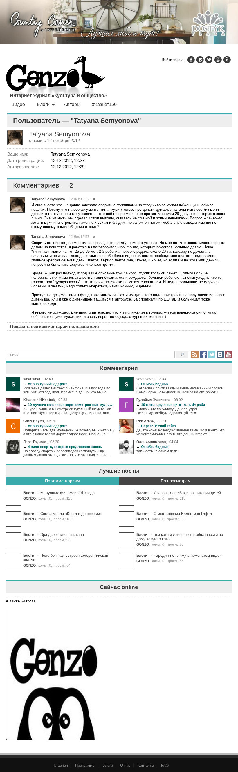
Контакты (146, 765)
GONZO (29, 498)
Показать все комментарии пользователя (54, 326)
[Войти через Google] (218, 59)
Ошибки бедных (152, 384)
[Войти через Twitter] (209, 59)
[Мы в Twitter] (211, 354)
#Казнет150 (104, 104)
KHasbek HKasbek (39, 400)
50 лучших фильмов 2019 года (67, 493)
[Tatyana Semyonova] (17, 205)
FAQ (165, 765)
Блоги (43, 104)
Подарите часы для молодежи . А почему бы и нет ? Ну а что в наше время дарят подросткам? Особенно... (68, 432)
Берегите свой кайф (156, 426)
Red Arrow (145, 421)
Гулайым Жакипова (153, 400)
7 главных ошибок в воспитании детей (187, 493)
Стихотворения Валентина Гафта (183, 513)
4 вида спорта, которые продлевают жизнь (62, 447)
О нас (125, 765)
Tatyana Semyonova (48, 199)
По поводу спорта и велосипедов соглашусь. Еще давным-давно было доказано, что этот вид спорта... (66, 453)
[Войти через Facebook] (191, 59)
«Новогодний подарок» (45, 384)
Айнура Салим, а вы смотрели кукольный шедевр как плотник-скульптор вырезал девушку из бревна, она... (67, 411)
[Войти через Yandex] (227, 59)
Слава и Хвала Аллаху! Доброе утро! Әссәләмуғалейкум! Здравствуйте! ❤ (166, 411)
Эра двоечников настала (62, 534)
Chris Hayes (33, 421)
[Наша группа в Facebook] (203, 354)
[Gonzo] (55, 78)
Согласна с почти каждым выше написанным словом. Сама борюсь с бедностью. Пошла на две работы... (180, 390)
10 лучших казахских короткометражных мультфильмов (69, 405)
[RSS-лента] (195, 354)
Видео (18, 104)
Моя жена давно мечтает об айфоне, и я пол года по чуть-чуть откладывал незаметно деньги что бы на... (66, 390)
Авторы (72, 104)
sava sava (31, 379)
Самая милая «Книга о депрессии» (71, 513)
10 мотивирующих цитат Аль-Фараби (170, 405)
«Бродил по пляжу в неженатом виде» (187, 555)
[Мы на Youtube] (228, 354)
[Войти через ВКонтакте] (200, 59)
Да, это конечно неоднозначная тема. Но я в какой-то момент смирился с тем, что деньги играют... (180, 432)
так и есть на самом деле (157, 451)
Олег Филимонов (151, 442)
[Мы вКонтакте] (220, 354)
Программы (85, 765)
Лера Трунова (35, 442)
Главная (61, 765)
